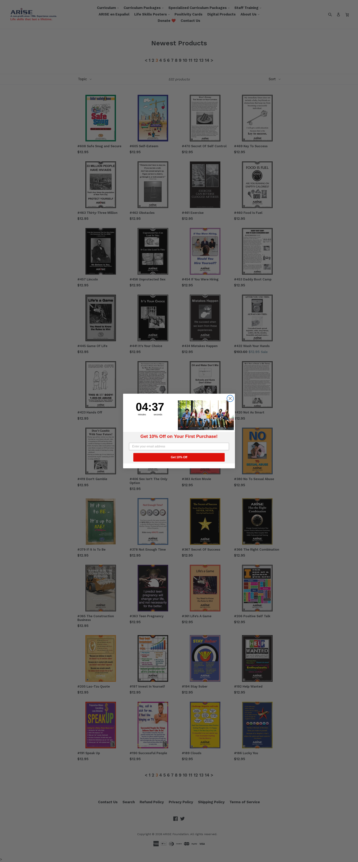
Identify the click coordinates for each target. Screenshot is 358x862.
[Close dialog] (230, 398)
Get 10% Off (179, 457)
